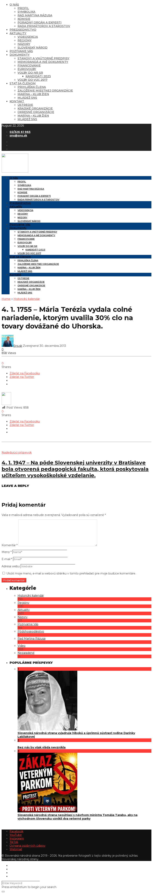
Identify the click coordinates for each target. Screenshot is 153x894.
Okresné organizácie (36, 112)
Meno (7, 552)
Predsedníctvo (23, 29)
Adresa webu (11, 566)
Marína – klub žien (33, 94)
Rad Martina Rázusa (35, 15)
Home (6, 299)
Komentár (10, 545)
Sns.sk (18, 346)
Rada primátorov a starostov (44, 26)
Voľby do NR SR (30, 72)
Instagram (17, 838)
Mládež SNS (27, 97)
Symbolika (26, 12)
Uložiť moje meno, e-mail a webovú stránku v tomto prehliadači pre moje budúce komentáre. (71, 573)
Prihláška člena (32, 87)
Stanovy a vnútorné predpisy (43, 58)
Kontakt (17, 101)
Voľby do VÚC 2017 (32, 80)
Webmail (16, 849)
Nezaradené (26, 653)
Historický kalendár (27, 299)
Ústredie (25, 105)
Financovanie (29, 65)
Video (22, 645)
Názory (24, 44)
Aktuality (18, 33)
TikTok (14, 842)
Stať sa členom (23, 83)
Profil (23, 8)
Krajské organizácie (35, 108)
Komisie (24, 19)
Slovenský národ (32, 47)
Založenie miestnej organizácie (45, 90)
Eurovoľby (27, 69)
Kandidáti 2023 (38, 76)
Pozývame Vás (21, 51)
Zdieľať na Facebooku (25, 373)
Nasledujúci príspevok (17, 452)
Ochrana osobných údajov (27, 845)
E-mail (7, 559)
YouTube (16, 835)
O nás (14, 4)
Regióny (24, 40)
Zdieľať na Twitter (22, 377)
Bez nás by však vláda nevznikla (42, 747)
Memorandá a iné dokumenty (43, 62)
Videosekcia (28, 37)
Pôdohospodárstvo (31, 631)
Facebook (16, 831)
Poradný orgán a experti (40, 22)
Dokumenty (19, 55)
